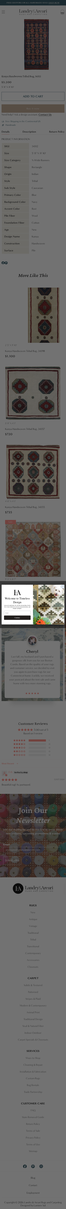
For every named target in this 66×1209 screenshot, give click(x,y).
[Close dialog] (62, 586)
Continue (17, 618)
